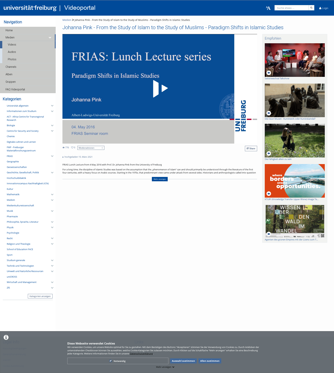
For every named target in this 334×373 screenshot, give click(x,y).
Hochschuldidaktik (16, 178)
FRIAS (10, 156)
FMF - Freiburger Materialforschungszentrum (21, 149)
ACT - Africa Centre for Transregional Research (25, 118)
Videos (12, 44)
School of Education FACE (20, 249)
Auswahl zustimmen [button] (183, 360)
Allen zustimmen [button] (210, 360)
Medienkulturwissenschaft (20, 205)
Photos (12, 59)
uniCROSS (12, 276)
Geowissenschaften (17, 167)
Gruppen (11, 81)
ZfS (8, 287)
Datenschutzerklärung (141, 353)
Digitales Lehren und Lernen (21, 141)
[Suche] (312, 7)
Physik (10, 227)
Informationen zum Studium (21, 111)
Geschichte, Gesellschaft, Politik (23, 172)
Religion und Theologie (18, 243)
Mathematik (13, 194)
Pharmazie (12, 216)
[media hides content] (50, 37)
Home (9, 30)
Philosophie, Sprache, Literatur (22, 221)
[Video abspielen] (160, 89)
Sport (10, 254)
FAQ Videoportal (15, 89)
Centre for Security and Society (23, 130)
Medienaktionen (86, 147)
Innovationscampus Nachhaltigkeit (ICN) (28, 183)
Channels (11, 66)
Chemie (11, 136)
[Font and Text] (268, 8)
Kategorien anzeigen (40, 296)
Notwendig (119, 361)
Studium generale (16, 260)
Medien (10, 37)
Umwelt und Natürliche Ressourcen (25, 271)
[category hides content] (51, 105)
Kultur (10, 188)
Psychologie (13, 232)
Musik (10, 210)
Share (252, 148)
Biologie (11, 125)
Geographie (13, 161)
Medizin (11, 199)
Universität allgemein (18, 105)
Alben (9, 74)
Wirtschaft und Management (22, 282)
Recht (10, 238)
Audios (12, 52)
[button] (28, 30)
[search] (292, 7)
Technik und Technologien (20, 265)
